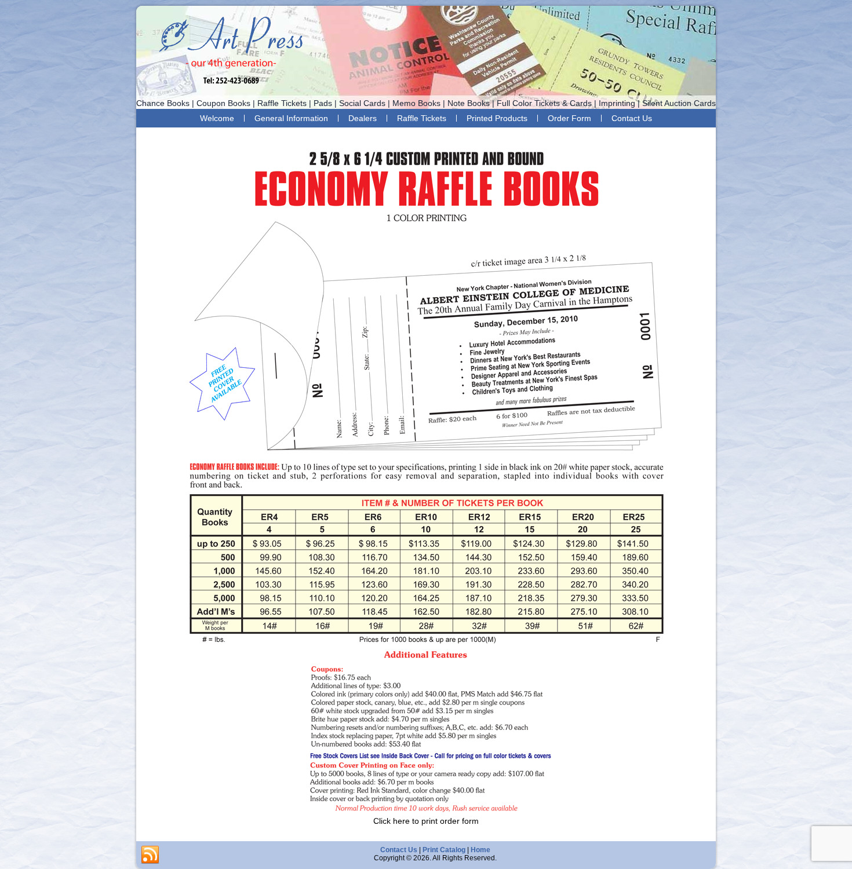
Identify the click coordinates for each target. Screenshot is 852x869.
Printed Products (497, 118)
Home (480, 850)
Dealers (362, 118)
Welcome (217, 118)
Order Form (569, 118)
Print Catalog (444, 850)
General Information (291, 118)
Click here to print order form (426, 821)
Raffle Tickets (421, 118)
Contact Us (631, 118)
